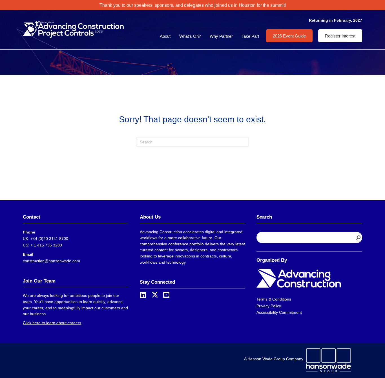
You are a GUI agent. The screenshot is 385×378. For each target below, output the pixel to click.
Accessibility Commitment (279, 312)
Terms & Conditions (273, 299)
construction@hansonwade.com (51, 261)
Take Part (250, 36)
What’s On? (190, 36)
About (165, 36)
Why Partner (221, 36)
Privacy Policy (268, 306)
